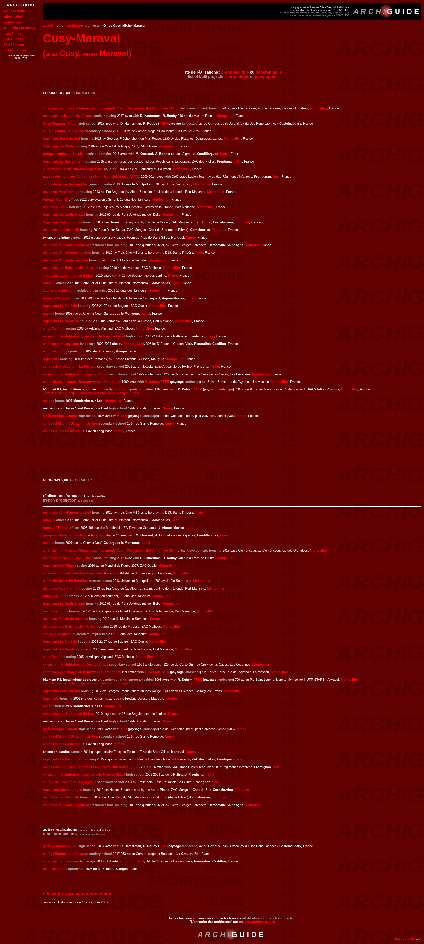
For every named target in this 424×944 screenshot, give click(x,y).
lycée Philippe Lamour (60, 416)
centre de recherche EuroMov (65, 184)
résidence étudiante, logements (67, 245)
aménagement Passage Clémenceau (70, 108)
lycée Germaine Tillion (60, 123)
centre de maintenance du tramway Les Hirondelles (82, 382)
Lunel (224, 154)
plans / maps (13, 39)
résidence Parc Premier (61, 192)
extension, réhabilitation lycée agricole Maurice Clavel (84, 336)
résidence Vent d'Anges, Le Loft (67, 252)
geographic (265, 77)
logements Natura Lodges (62, 222)
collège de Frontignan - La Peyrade (69, 366)
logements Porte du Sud (61, 138)
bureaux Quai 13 (55, 199)
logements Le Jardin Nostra (64, 214)
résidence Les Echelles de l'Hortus (69, 268)
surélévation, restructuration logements (73, 169)
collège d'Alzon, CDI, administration (70, 423)
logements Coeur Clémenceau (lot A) (127, 108)
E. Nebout (152, 382)
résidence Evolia (55, 207)
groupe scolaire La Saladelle (64, 154)
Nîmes (191, 237)
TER (163, 123)
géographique (269, 72)
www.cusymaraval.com (88, 893)
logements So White (58, 146)
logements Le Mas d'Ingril (62, 161)
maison (48, 313)
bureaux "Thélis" (55, 298)
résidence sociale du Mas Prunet (68, 116)
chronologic (237, 77)
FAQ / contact (13, 45)
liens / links (12, 33)
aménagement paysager (61, 344)
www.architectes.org (259, 922)
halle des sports (55, 351)
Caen (175, 283)
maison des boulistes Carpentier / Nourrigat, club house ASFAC (91, 176)
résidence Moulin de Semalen (65, 260)
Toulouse (242, 222)
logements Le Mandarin (61, 321)
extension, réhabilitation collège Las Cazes (75, 374)
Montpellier (318, 108)
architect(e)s (12, 22)
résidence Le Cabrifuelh (61, 230)
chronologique (235, 72)
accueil (48, 25)
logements (51, 359)
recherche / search (17, 50)
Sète (239, 161)
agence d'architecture (59, 290)
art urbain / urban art (19, 28)
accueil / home (14, 11)
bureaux (49, 283)
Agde (199, 252)
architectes (75, 25)
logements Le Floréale (60, 306)
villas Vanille (52, 328)
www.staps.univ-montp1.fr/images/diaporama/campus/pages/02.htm (91, 393)
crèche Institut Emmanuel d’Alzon (69, 275)
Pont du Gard (133, 344)
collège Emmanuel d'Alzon (63, 131)
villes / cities (13, 16)
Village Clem (167, 108)
